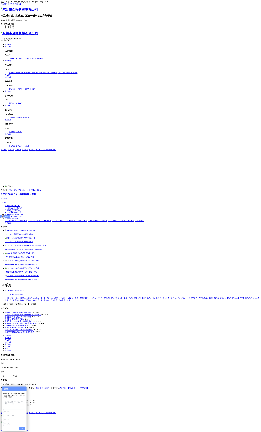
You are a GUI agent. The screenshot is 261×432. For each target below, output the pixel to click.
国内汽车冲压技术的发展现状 (15, 327)
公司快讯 (12, 117)
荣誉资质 (40, 58)
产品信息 (11, 150)
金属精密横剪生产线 (16, 73)
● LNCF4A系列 (34, 221)
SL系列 (39, 190)
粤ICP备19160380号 (42, 388)
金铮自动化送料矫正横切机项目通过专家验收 (21, 323)
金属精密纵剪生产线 (31, 73)
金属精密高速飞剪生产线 (48, 73)
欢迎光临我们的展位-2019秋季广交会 (18, 317)
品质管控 (33, 89)
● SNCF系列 (93, 221)
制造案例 (12, 103)
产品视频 (18, 150)
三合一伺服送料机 (64, 73)
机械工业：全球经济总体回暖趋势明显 (19, 330)
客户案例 (32, 150)
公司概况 (12, 58)
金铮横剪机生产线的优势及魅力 (16, 325)
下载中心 (19, 132)
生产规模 (19, 89)
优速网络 (62, 388)
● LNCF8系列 (57, 221)
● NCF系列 (139, 221)
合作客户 (19, 103)
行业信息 (19, 117)
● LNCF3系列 (10, 221)
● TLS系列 (129, 221)
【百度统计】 (84, 388)
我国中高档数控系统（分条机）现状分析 (19, 332)
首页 (11, 190)
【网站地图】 (72, 388)
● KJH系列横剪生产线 (13, 208)
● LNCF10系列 (69, 221)
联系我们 (12, 146)
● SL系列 (112, 221)
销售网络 (26, 58)
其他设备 (74, 73)
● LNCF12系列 (81, 221)
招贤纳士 (26, 146)
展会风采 (26, 117)
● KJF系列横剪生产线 (13, 216)
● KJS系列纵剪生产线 (13, 212)
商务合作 (19, 146)
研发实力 (12, 89)
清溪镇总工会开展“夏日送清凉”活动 (18, 312)
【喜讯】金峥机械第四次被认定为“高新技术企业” (23, 315)
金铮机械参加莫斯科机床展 (14, 319)
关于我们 (4, 150)
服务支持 (45, 150)
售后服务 (12, 132)
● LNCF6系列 (45, 221)
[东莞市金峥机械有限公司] (19, 9)
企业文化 (33, 58)
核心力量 (25, 150)
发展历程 (19, 58)
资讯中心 (38, 150)
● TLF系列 (120, 221)
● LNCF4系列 (21, 221)
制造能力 (26, 89)
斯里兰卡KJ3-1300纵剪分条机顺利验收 (19, 321)
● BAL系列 (102, 221)
